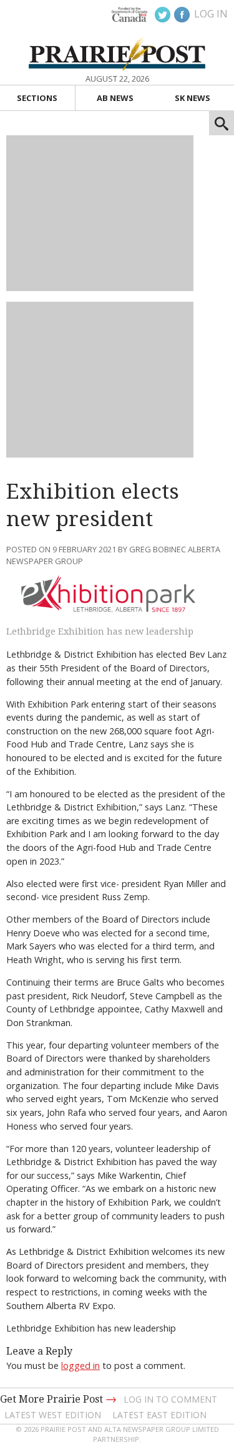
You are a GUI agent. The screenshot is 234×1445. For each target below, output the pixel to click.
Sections (37, 97)
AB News (115, 97)
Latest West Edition (52, 1415)
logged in (80, 1365)
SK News (192, 97)
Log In (211, 14)
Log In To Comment (170, 1399)
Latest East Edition (159, 1415)
